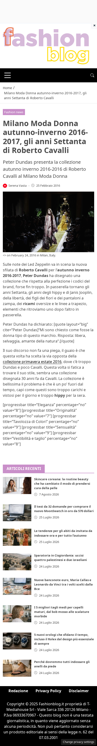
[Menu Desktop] (7, 75)
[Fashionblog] (46, 45)
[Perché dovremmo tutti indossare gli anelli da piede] (17, 668)
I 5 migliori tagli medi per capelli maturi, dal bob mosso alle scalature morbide (61, 611)
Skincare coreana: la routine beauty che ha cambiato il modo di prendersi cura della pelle (62, 483)
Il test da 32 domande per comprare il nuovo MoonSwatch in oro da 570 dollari (64, 508)
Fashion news (13, 112)
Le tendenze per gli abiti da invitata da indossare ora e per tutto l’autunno (63, 533)
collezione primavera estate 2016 (32, 361)
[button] (92, 75)
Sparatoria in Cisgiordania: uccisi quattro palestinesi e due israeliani (60, 557)
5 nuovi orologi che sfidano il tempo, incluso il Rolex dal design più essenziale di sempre (64, 639)
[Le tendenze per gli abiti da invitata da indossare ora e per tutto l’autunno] (17, 537)
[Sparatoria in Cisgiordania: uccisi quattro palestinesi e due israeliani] (17, 561)
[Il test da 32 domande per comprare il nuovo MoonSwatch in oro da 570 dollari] (17, 512)
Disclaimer (79, 690)
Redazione (18, 690)
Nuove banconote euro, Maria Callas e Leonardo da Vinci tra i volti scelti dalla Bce (63, 584)
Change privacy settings (78, 742)
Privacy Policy (48, 690)
